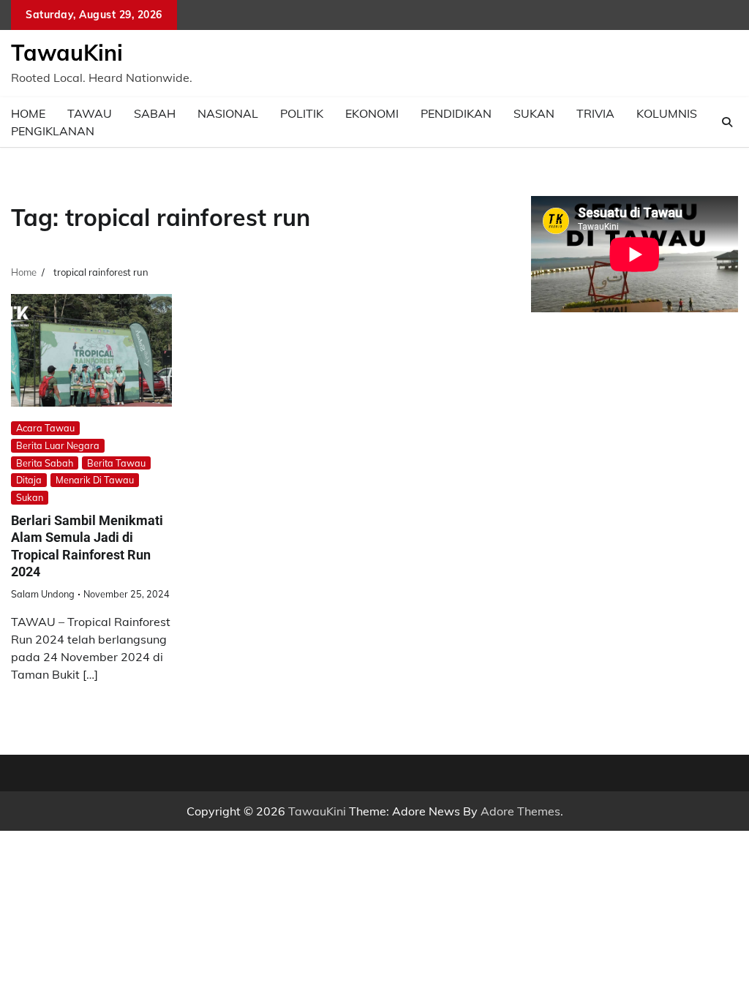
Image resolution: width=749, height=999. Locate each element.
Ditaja (29, 480)
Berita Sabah (44, 463)
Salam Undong (43, 594)
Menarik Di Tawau (95, 480)
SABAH (155, 113)
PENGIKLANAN (52, 131)
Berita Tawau (116, 463)
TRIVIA (595, 113)
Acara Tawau (45, 428)
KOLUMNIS (666, 113)
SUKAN (533, 113)
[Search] (727, 122)
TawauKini (67, 53)
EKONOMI (372, 113)
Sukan (29, 497)
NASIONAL (227, 113)
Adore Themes (520, 811)
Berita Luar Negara (57, 445)
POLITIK (301, 113)
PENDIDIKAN (456, 113)
